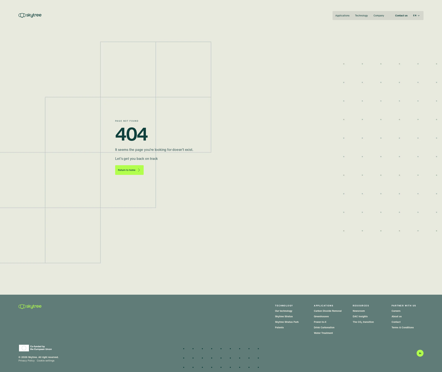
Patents (279, 327)
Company (378, 15)
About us (397, 316)
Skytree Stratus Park (287, 322)
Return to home (126, 170)
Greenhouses (321, 316)
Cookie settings (45, 360)
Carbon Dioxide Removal (328, 311)
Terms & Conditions (403, 327)
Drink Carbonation (324, 327)
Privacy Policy (26, 360)
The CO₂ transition (363, 322)
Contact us (401, 15)
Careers (396, 311)
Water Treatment (323, 333)
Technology (361, 15)
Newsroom (359, 311)
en (415, 15)
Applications (342, 15)
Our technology (283, 311)
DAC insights (360, 316)
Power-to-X (320, 322)
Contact (396, 322)
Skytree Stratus (284, 316)
